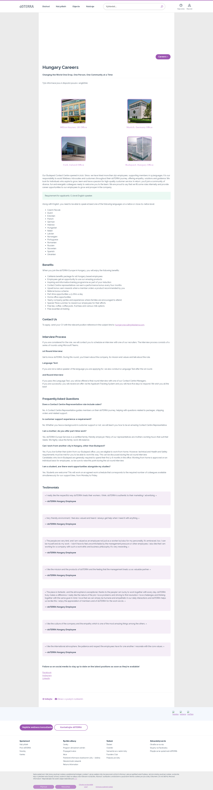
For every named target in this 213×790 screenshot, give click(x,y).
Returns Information (70, 764)
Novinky (23, 751)
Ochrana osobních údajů (104, 787)
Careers (162, 57)
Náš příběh (61, 6)
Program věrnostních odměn (74, 748)
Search (162, 6)
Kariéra (22, 754)
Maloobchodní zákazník (72, 761)
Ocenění (109, 748)
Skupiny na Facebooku (158, 748)
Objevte (76, 6)
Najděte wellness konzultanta (37, 727)
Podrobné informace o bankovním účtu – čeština (81, 758)
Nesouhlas (66, 787)
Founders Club (112, 754)
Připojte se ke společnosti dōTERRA (163, 751)
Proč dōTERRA (25, 748)
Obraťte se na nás (157, 744)
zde (75, 779)
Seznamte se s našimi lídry (116, 751)
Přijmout (43, 787)
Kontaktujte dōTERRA (71, 727)
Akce (65, 754)
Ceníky (65, 744)
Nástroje (90, 6)
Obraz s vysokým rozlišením (70, 699)
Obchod (46, 6)
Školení (109, 744)
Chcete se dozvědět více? (86, 786)
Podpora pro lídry (113, 758)
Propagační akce (69, 751)
